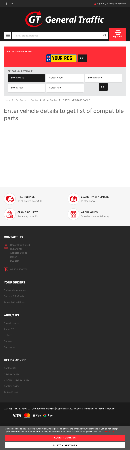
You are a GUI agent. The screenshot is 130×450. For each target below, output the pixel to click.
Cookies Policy (11, 386)
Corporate (9, 347)
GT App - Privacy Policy (16, 380)
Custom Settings (65, 445)
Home (7, 100)
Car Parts (21, 100)
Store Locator (11, 323)
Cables (34, 100)
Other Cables (50, 100)
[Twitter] (12, 3)
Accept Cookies (65, 437)
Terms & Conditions (14, 302)
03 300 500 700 (19, 269)
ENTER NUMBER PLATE (19, 51)
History (8, 335)
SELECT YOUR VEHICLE (20, 71)
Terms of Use (11, 392)
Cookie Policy (108, 431)
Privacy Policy (11, 374)
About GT (9, 329)
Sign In (100, 3)
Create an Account (116, 3)
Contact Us (10, 368)
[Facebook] (6, 3)
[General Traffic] (65, 19)
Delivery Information (15, 290)
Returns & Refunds (14, 296)
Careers (8, 341)
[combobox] (57, 35)
